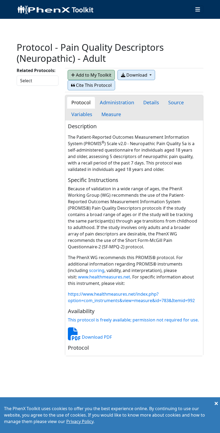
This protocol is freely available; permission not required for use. (133, 320)
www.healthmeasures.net (104, 277)
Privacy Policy (79, 421)
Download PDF (96, 337)
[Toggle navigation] (198, 9)
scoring (96, 270)
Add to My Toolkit (93, 75)
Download (136, 75)
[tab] (81, 102)
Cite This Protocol (93, 85)
